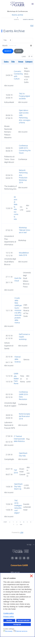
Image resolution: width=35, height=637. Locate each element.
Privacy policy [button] (8, 617)
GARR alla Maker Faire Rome (16, 378)
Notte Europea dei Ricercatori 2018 (24, 416)
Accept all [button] (17, 624)
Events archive (17, 15)
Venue (20, 62)
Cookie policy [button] (8, 613)
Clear (18, 51)
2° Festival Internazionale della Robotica (19, 438)
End (21, 524)
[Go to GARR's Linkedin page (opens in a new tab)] (28, 558)
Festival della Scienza (18, 359)
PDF (32, 26)
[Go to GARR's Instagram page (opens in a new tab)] (12, 558)
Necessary (8, 631)
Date (6, 62)
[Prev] (9, 522)
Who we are (15, 572)
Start (5, 522)
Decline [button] (9, 620)
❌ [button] (31, 576)
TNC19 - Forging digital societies (24, 96)
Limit (24, 56)
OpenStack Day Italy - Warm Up (18, 486)
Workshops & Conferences (17, 11)
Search (7, 51)
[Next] (17, 524)
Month (4, 46)
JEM (21, 532)
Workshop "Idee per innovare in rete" (25, 230)
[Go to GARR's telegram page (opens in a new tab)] (24, 558)
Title (13, 62)
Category (28, 62)
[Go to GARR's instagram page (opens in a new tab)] (20, 558)
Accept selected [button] (23, 620)
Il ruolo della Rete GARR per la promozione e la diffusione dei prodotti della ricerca (18, 310)
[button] (33, 4)
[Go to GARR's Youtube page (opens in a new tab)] (16, 558)
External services (21, 631)
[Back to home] (17, 4)
